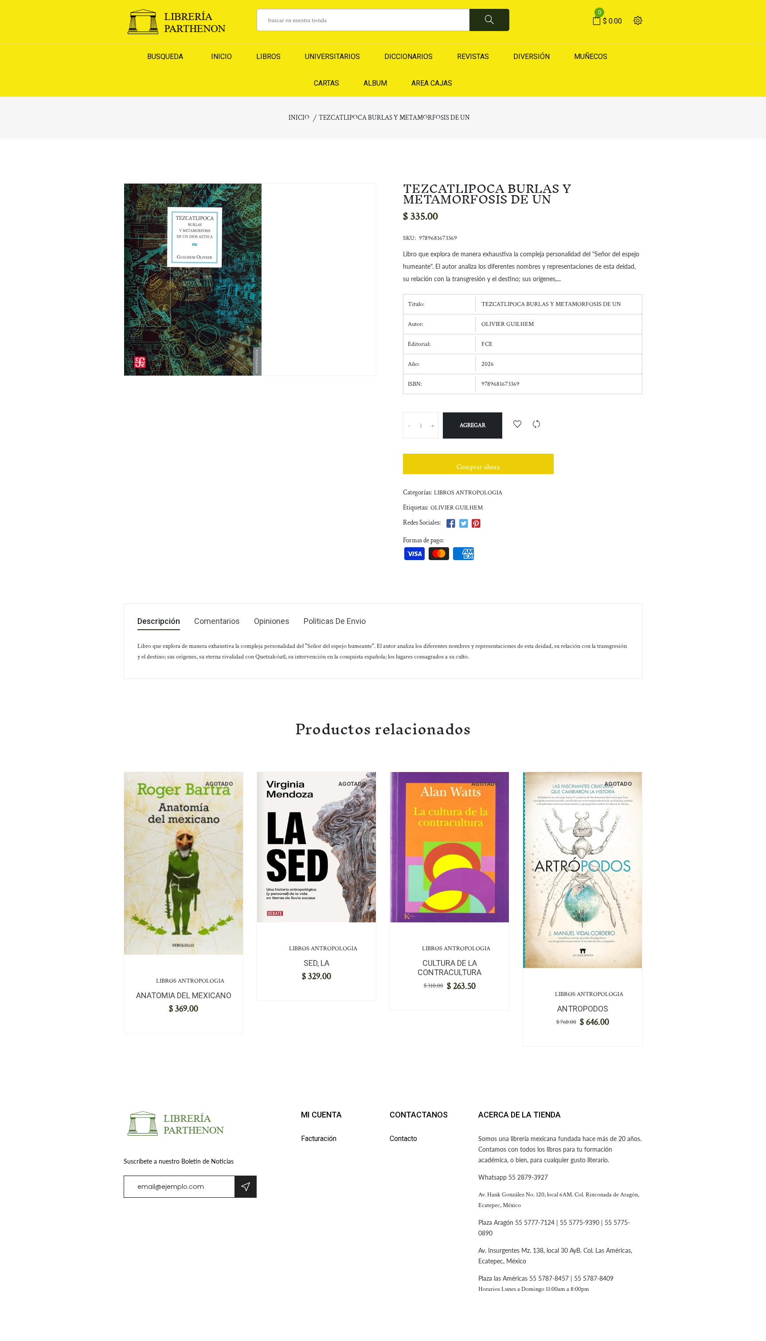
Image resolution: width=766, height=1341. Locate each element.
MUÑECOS (590, 56)
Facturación (318, 1138)
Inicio (299, 118)
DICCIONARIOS (408, 56)
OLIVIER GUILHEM (456, 508)
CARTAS (326, 83)
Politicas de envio (335, 621)
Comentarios (217, 621)
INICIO (219, 56)
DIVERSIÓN (531, 56)
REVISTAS (473, 56)
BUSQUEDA (165, 56)
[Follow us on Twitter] (463, 524)
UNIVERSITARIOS (332, 56)
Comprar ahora (478, 467)
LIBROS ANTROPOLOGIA (468, 493)
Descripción (158, 621)
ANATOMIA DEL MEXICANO (183, 995)
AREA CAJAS (431, 83)
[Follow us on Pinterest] (476, 524)
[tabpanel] (183, 863)
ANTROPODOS (582, 1008)
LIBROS (268, 56)
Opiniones (271, 621)
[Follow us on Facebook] (451, 524)
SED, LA (316, 963)
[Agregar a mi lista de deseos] (517, 425)
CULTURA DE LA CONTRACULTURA (449, 967)
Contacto (403, 1138)
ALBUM (375, 83)
